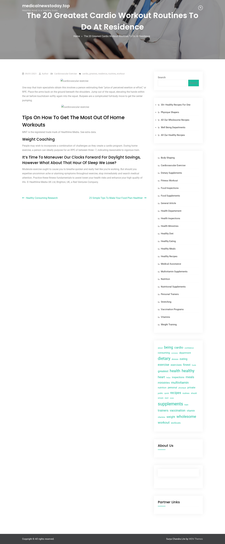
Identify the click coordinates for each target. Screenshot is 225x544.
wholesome (186, 416)
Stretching (166, 301)
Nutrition (165, 279)
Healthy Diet (167, 233)
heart (161, 377)
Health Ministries (169, 226)
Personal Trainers (170, 294)
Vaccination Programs (172, 309)
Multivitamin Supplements (174, 271)
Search (162, 77)
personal (172, 387)
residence (102, 73)
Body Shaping (168, 157)
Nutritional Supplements (173, 286)
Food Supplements (170, 195)
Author (45, 73)
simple (160, 398)
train (186, 405)
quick (166, 393)
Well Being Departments (173, 127)
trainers (163, 410)
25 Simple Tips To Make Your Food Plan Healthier (116, 197)
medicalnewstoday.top (46, 6)
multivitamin (180, 382)
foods (194, 365)
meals (190, 377)
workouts (176, 422)
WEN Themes (196, 539)
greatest (93, 73)
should (194, 393)
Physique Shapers (170, 112)
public (160, 393)
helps (168, 377)
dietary (164, 358)
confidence (189, 348)
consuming (164, 352)
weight (171, 417)
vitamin (191, 410)
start (167, 398)
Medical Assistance (171, 264)
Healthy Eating (168, 241)
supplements (170, 403)
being (168, 347)
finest (186, 364)
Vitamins (165, 317)
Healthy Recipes (169, 256)
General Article (168, 203)
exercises (176, 364)
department (185, 352)
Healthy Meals (168, 248)
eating (183, 359)
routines (112, 73)
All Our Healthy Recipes (173, 135)
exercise (163, 364)
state (172, 398)
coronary (174, 353)
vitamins (161, 417)
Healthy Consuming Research (42, 197)
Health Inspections (170, 218)
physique (182, 388)
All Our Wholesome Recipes (175, 120)
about (160, 348)
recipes (175, 393)
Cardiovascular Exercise (65, 73)
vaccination (177, 410)
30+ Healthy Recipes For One (175, 104)
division (175, 359)
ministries (164, 382)
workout (121, 73)
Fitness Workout (169, 180)
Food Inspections (170, 188)
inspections (178, 377)
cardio (85, 73)
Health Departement (171, 211)
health (175, 371)
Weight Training (169, 324)
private (191, 387)
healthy (188, 370)
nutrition (162, 387)
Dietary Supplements (171, 173)
